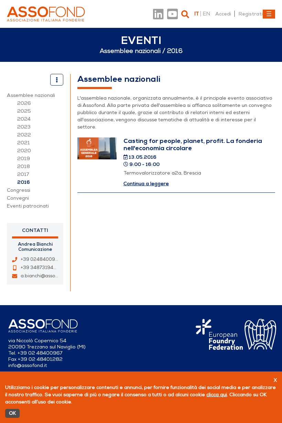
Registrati (250, 14)
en (206, 13)
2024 (24, 119)
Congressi (18, 190)
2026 (24, 103)
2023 (24, 127)
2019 (23, 159)
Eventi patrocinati (28, 206)
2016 (23, 182)
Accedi (223, 14)
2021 (23, 143)
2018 (23, 166)
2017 (23, 174)
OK (12, 413)
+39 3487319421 (39, 267)
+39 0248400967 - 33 (46, 259)
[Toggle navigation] (269, 14)
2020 (24, 151)
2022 (24, 135)
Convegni (18, 198)
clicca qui (216, 395)
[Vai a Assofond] (46, 14)
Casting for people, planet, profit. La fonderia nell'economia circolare (192, 144)
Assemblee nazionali (31, 95)
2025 (24, 111)
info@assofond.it (27, 365)
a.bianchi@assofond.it (45, 276)
